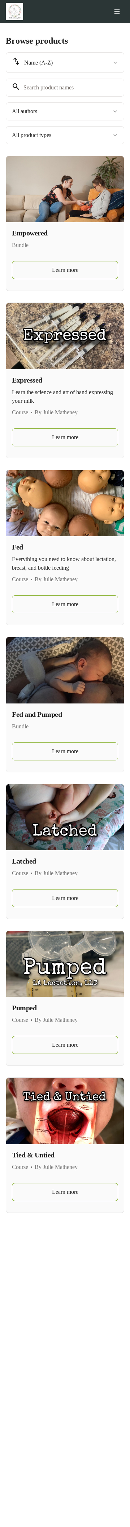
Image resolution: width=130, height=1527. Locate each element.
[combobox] (65, 62)
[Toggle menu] (117, 11)
